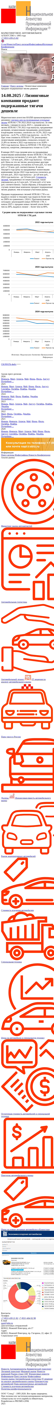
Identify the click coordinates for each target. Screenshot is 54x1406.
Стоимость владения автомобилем (17, 1386)
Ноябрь (23, 389)
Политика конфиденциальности (16, 1389)
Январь (4, 386)
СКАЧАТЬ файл (8, 364)
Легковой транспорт (10, 1371)
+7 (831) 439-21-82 (9, 38)
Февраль (5, 379)
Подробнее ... (7, 381)
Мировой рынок (28, 1371)
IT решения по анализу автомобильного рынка (26, 1380)
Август (46, 379)
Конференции (7, 47)
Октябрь (15, 389)
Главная (5, 86)
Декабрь (32, 389)
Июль (39, 379)
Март (12, 379)
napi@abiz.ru (7, 1323)
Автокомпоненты (18, 1369)
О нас (4, 44)
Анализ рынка (8, 1379)
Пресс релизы (16, 86)
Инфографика (35, 44)
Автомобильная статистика (28, 1379)
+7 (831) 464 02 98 (27, 1318)
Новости (11, 44)
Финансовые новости (39, 1374)
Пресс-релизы (22, 44)
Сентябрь (5, 389)
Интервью (47, 44)
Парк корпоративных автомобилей (30, 1384)
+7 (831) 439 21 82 (9, 1318)
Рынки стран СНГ (19, 1374)
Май (26, 379)
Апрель (19, 379)
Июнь (32, 379)
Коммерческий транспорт (39, 1369)
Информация (7, 1376)
